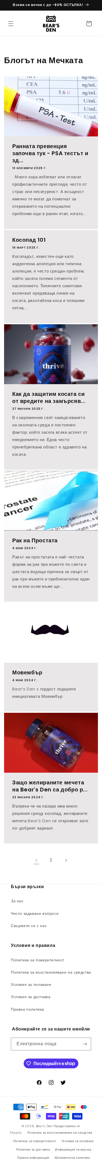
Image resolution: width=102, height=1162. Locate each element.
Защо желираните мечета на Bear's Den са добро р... (50, 786)
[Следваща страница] (66, 860)
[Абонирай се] (85, 1044)
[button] (11, 24)
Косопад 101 (29, 239)
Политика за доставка (33, 1149)
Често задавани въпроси (34, 913)
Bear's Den (44, 1126)
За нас (17, 901)
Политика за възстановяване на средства (51, 972)
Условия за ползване (31, 984)
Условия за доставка (30, 996)
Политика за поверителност (37, 960)
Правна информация (33, 1157)
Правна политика (27, 1009)
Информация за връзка (73, 1149)
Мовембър (27, 672)
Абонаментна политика (72, 1157)
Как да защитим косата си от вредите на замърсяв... (48, 397)
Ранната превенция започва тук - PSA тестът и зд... (50, 153)
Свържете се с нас (29, 925)
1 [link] (36, 860)
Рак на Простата (35, 540)
